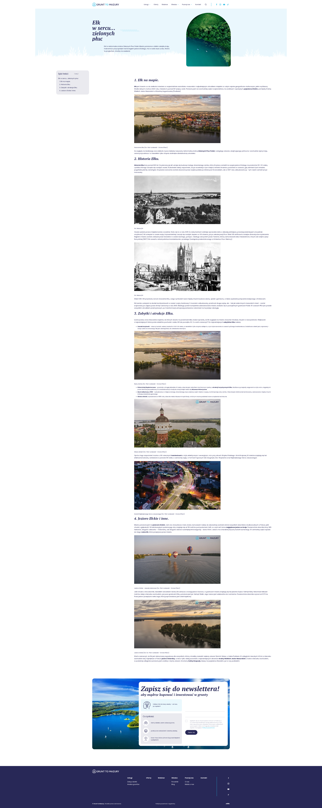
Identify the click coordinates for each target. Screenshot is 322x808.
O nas (187, 782)
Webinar (165, 4)
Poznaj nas (186, 4)
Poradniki (174, 782)
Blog (173, 784)
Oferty (156, 4)
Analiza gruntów (133, 784)
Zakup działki (132, 782)
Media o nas (189, 784)
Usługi (146, 4)
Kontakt (198, 4)
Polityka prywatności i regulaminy (165, 804)
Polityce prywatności (209, 728)
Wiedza (174, 4)
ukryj (76, 74)
